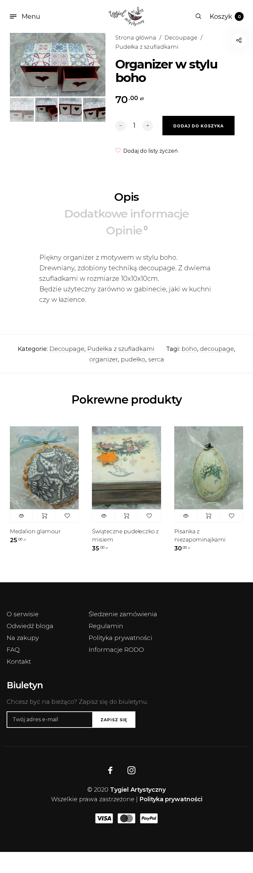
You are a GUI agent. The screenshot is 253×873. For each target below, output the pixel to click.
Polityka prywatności (120, 638)
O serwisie (23, 614)
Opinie (126, 230)
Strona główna (135, 37)
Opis (126, 197)
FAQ (13, 649)
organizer (103, 359)
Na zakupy (23, 638)
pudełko (133, 359)
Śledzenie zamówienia (123, 614)
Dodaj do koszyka (44, 515)
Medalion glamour (35, 531)
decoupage (217, 349)
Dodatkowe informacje (126, 214)
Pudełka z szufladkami (147, 46)
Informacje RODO (116, 649)
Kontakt (19, 661)
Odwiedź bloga (30, 626)
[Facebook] (110, 770)
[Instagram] (131, 770)
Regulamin (106, 626)
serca (156, 359)
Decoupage (180, 37)
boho (189, 349)
